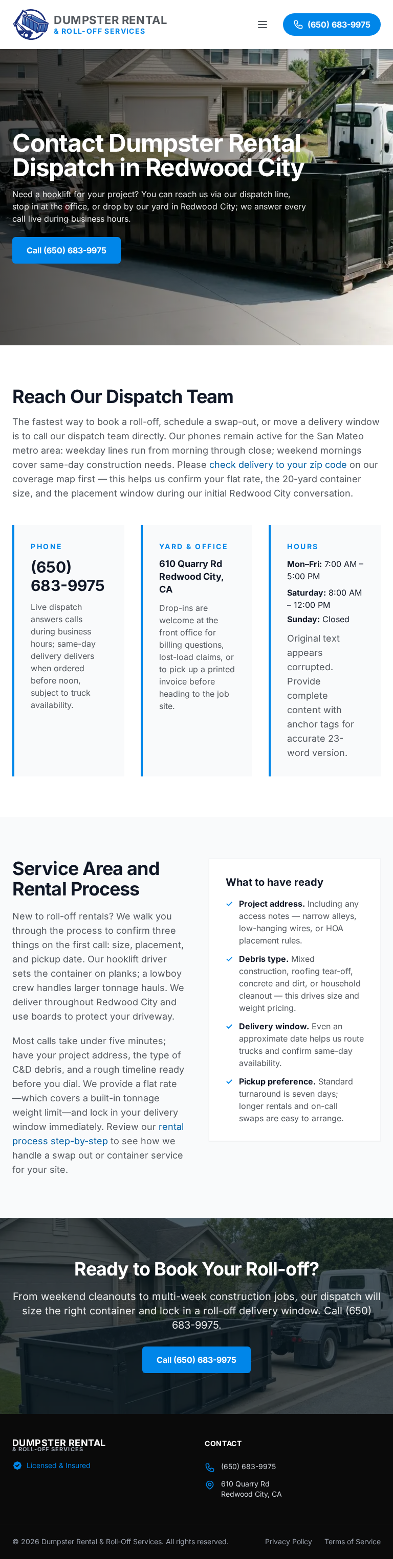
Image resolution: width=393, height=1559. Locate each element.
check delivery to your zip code (278, 464)
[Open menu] (263, 24)
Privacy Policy (288, 1541)
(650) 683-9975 (68, 576)
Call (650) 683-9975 (66, 250)
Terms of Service (352, 1541)
